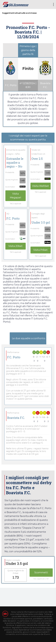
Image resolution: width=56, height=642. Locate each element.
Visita (15, 195)
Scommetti (41, 572)
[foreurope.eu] (15, 4)
